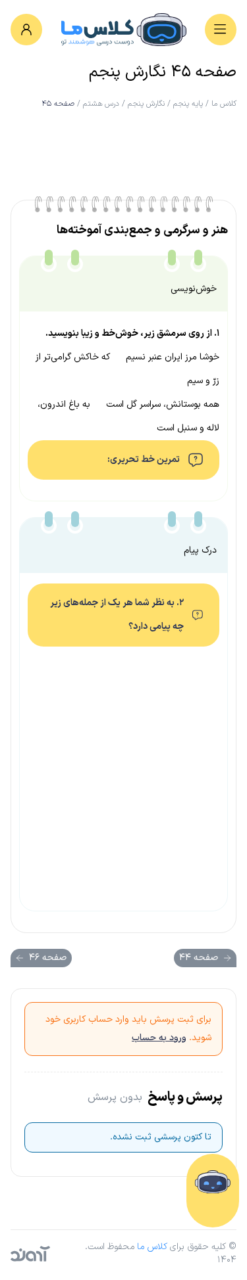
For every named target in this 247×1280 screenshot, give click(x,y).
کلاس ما (223, 104)
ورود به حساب (159, 1038)
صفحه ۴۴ (198, 958)
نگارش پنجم (146, 104)
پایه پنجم (188, 104)
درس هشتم (101, 104)
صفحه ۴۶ (48, 958)
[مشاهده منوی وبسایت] (220, 29)
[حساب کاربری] (26, 29)
